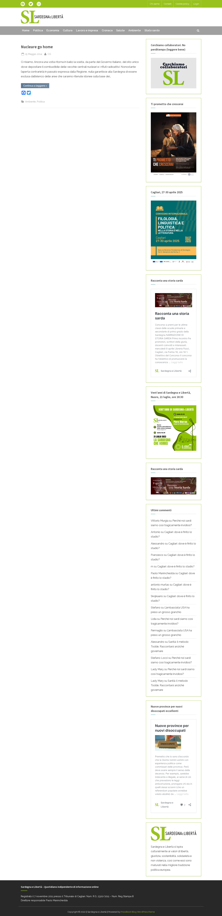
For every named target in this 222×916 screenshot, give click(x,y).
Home (25, 30)
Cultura (67, 30)
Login (196, 3)
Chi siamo (155, 3)
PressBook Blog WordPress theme (138, 911)
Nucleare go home (37, 46)
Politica (38, 30)
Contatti (167, 3)
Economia (52, 30)
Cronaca (107, 30)
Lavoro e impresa (87, 30)
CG (49, 53)
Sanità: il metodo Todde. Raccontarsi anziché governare (170, 646)
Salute (120, 30)
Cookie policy (182, 3)
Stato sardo (152, 30)
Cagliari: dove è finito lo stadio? (176, 566)
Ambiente (134, 30)
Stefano (155, 607)
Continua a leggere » (36, 86)
